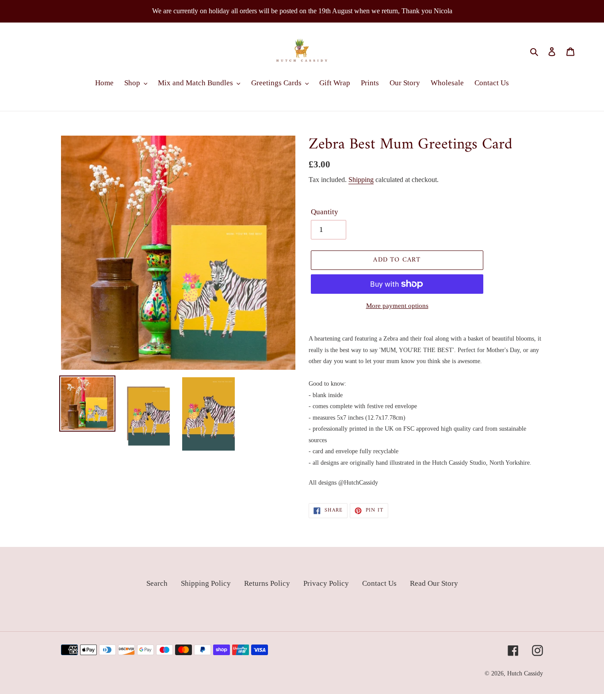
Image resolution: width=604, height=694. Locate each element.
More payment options (397, 305)
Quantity (324, 212)
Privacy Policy (326, 583)
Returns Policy (267, 583)
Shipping (361, 179)
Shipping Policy (206, 583)
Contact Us (379, 583)
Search (157, 583)
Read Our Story (434, 583)
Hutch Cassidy (525, 673)
